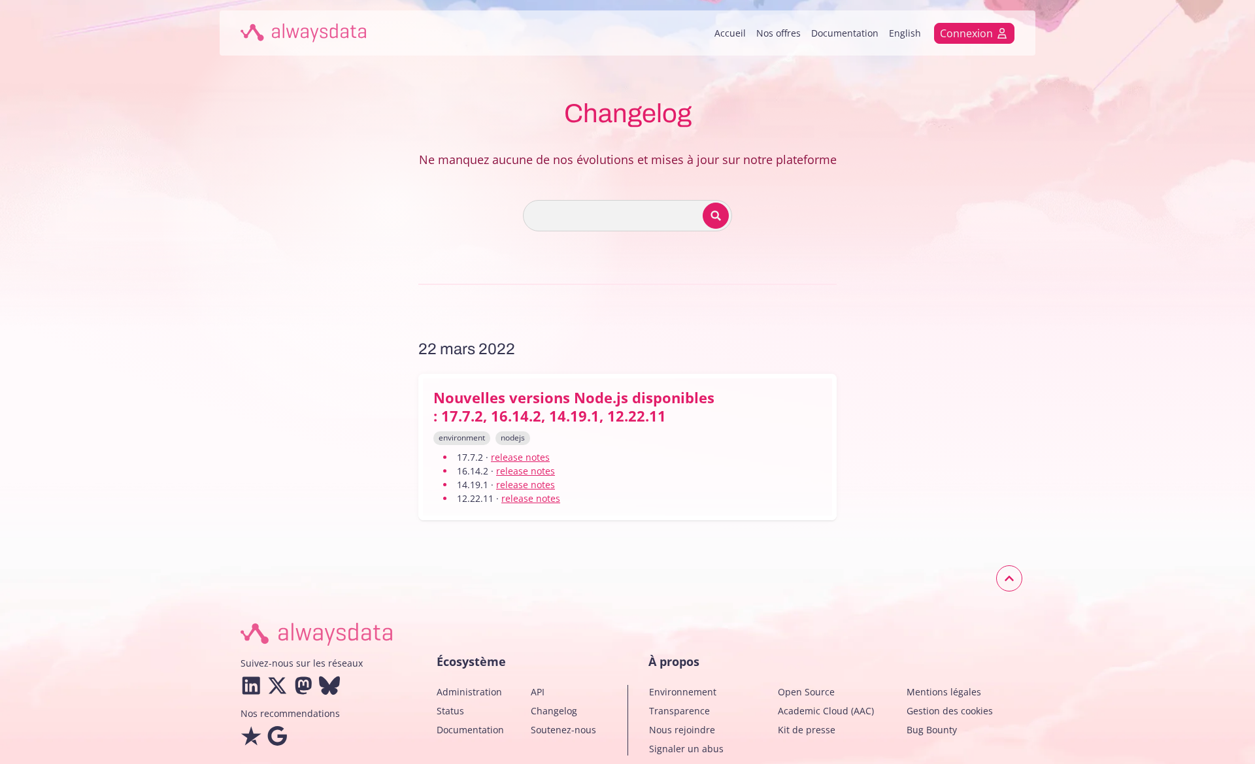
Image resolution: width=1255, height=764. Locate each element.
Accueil (730, 33)
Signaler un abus (686, 748)
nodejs (513, 437)
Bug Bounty (932, 729)
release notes (520, 457)
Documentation (844, 33)
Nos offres (778, 33)
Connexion (966, 33)
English (905, 33)
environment (462, 437)
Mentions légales (944, 692)
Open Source (806, 692)
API (537, 692)
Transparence (679, 711)
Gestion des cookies (950, 711)
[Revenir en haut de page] (1009, 578)
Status (450, 711)
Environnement (682, 692)
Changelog (554, 711)
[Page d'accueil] (303, 33)
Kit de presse (806, 729)
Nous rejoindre (682, 729)
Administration (469, 692)
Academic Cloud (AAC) (826, 711)
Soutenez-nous (563, 729)
